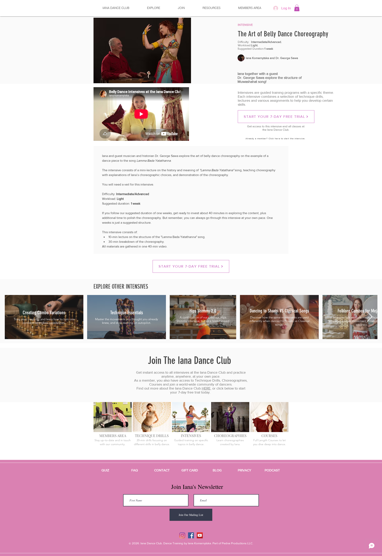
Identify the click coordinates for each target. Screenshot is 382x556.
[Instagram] (182, 535)
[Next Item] (370, 317)
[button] (297, 8)
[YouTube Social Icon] (200, 535)
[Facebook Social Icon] (191, 535)
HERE (206, 388)
